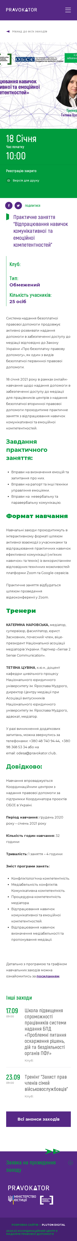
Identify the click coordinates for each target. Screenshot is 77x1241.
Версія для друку (26, 180)
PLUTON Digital (53, 1224)
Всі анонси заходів (38, 1119)
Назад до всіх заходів (29, 31)
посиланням (48, 976)
